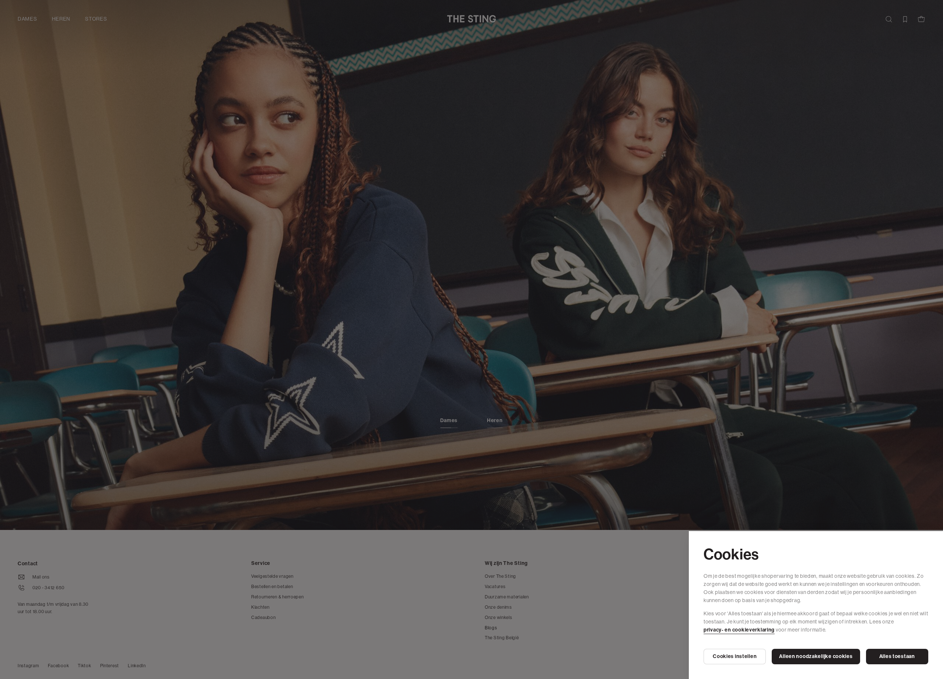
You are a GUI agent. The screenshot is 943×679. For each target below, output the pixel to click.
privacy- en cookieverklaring (739, 630)
